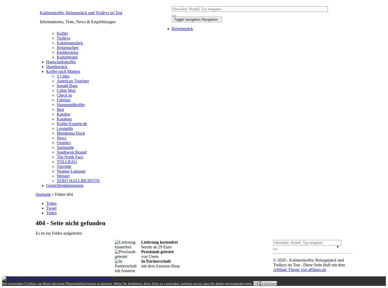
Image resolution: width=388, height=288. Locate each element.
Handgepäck (56, 66)
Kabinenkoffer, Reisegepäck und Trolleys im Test (81, 13)
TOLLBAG (67, 161)
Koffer (62, 33)
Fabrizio (63, 100)
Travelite (64, 166)
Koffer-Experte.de (72, 123)
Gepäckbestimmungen (64, 185)
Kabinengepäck (70, 43)
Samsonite (65, 147)
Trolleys (63, 38)
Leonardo (65, 128)
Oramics (64, 142)
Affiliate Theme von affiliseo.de (299, 269)
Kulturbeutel (67, 57)
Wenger (63, 176)
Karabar (63, 114)
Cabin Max (66, 90)
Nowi (61, 138)
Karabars (64, 119)
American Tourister (73, 81)
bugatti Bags (67, 85)
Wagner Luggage (71, 171)
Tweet (51, 208)
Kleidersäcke (67, 52)
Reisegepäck (182, 28)
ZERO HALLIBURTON (78, 180)
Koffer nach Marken (63, 71)
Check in (64, 95)
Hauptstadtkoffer (71, 104)
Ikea (60, 109)
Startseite (43, 194)
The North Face (70, 157)
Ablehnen (269, 283)
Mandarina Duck (71, 133)
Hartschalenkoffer (61, 62)
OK (256, 283)
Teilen (51, 203)
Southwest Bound (72, 152)
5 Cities (63, 76)
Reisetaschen (67, 47)
